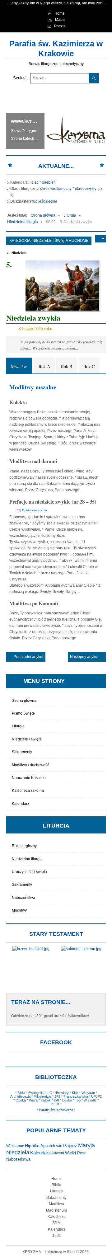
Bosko (67, 1100)
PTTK (55, 1104)
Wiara (33, 1100)
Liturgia (18, 726)
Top (78, 1100)
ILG (49, 1093)
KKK (75, 1093)
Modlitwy (19, 910)
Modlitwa (56, 1204)
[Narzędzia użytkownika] (100, 238)
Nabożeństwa (23, 897)
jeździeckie (47, 201)
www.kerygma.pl (31, 121)
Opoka (21, 1100)
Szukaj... (21, 78)
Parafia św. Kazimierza (56, 1110)
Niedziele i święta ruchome (60, 240)
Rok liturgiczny (24, 846)
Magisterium (56, 1210)
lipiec (34, 182)
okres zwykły (85, 188)
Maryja (86, 1145)
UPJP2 (96, 1096)
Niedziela (19, 253)
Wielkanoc (15, 1146)
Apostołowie (51, 1145)
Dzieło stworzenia (34, 510)
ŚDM (56, 1223)
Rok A (44, 366)
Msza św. (19, 366)
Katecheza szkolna (28, 790)
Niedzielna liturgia (27, 859)
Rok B (66, 366)
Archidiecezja (20, 1096)
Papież (70, 1145)
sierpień (49, 182)
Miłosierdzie (42, 1096)
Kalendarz (20, 803)
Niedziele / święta (27, 739)
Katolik (46, 1100)
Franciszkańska (75, 1096)
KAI (56, 1100)
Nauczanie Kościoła (29, 778)
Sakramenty (22, 752)
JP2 (57, 1096)
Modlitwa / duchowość (30, 765)
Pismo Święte (23, 713)
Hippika (32, 1145)
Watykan (88, 1093)
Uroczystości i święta (29, 872)
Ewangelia (36, 1093)
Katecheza (57, 1216)
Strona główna (24, 700)
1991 (56, 1235)
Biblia (21, 1093)
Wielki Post (75, 1153)
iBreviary (62, 1093)
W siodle (90, 1100)
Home (56, 1178)
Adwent (57, 1153)
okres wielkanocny (56, 188)
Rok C (89, 366)
